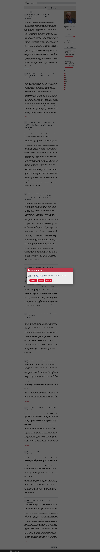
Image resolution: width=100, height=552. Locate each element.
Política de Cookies (40, 276)
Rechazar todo (33, 280)
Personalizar (41, 280)
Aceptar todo (48, 280)
